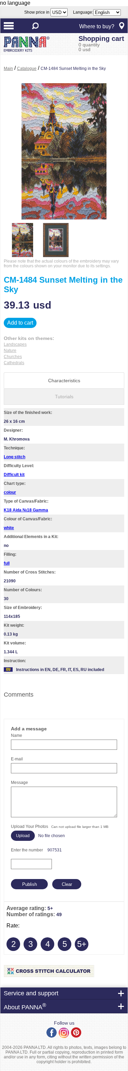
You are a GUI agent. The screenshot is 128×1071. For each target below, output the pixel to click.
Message (19, 782)
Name (16, 735)
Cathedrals (14, 362)
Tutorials (64, 396)
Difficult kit (14, 474)
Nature (10, 350)
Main (8, 68)
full (7, 563)
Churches (13, 356)
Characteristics (64, 380)
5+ (81, 944)
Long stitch (14, 457)
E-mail (17, 759)
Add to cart (20, 323)
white (9, 527)
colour (10, 492)
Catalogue (27, 68)
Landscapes (15, 344)
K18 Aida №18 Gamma (26, 510)
